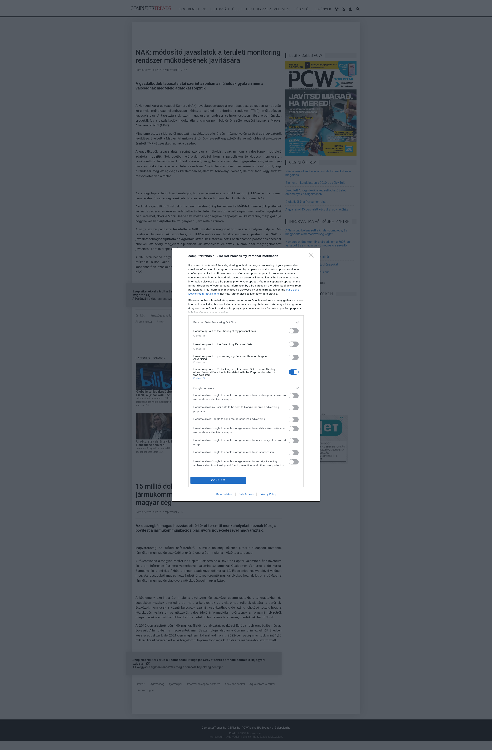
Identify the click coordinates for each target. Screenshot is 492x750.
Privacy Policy (267, 494)
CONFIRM (218, 480)
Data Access (246, 494)
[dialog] (246, 375)
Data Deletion (224, 494)
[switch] (294, 330)
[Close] (312, 256)
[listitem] (246, 322)
